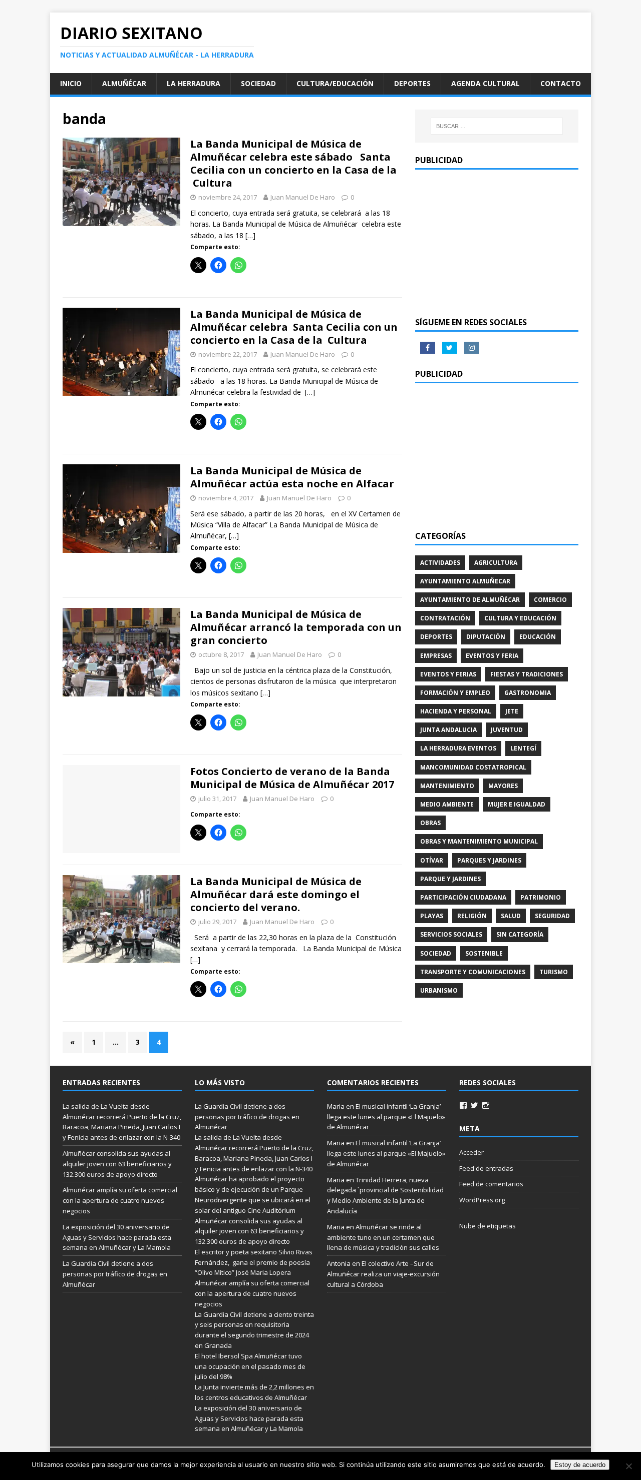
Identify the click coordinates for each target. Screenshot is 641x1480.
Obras (430, 823)
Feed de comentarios (491, 1183)
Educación (537, 636)
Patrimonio (540, 897)
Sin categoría (519, 934)
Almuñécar (124, 83)
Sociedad (258, 83)
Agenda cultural (485, 83)
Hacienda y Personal (455, 711)
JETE (511, 711)
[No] (628, 1466)
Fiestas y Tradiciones (526, 674)
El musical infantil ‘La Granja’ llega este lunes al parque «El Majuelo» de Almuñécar (386, 1117)
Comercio (550, 599)
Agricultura (495, 562)
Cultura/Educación (335, 83)
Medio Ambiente (447, 804)
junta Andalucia (448, 729)
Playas (431, 916)
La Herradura (193, 83)
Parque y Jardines (450, 879)
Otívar (431, 860)
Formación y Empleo (455, 692)
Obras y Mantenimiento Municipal (479, 841)
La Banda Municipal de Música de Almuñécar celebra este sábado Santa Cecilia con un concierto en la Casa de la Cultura (293, 163)
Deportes (412, 83)
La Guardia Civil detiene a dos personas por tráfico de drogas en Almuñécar (115, 1274)
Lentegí (523, 748)
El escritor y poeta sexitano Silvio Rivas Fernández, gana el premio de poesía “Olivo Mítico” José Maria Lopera (253, 1262)
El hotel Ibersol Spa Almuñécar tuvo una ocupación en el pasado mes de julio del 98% (250, 1366)
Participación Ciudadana (463, 897)
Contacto (560, 83)
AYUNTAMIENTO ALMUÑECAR (465, 581)
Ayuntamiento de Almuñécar (470, 599)
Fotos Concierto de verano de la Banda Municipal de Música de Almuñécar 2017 (292, 778)
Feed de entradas (486, 1168)
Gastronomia (527, 692)
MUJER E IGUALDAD (516, 804)
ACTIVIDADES (440, 562)
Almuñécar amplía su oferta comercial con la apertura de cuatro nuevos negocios (120, 1200)
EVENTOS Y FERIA (492, 655)
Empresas (436, 655)
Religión (472, 916)
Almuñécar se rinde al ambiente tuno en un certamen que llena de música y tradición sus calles (383, 1237)
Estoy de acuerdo (579, 1464)
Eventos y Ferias (448, 674)
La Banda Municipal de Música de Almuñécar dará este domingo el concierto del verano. (276, 894)
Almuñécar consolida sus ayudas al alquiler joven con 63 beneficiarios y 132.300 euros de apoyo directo (117, 1164)
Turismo (553, 972)
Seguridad (552, 916)
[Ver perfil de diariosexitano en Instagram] (486, 1105)
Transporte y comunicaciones (472, 972)
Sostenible (484, 953)
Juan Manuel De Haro (302, 197)
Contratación (445, 618)
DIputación (485, 636)
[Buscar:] (496, 126)
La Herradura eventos (458, 748)
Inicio (71, 83)
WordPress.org (482, 1199)
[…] (250, 235)
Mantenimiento (447, 786)
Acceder (471, 1152)
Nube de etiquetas (487, 1225)
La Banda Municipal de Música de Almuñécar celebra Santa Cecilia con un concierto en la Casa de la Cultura (294, 327)
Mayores (503, 786)
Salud (511, 916)
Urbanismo (439, 990)
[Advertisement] (496, 242)
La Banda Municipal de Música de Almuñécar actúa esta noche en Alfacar (292, 477)
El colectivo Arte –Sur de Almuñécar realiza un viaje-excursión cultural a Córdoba (383, 1274)
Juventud (507, 729)
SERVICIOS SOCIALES (451, 934)
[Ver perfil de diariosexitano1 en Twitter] (474, 1105)
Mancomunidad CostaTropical (473, 767)
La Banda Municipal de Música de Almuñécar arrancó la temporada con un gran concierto (296, 627)
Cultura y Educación (520, 618)
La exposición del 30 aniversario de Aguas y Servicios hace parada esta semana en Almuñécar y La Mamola (117, 1237)
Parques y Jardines (489, 860)
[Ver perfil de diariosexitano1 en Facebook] (463, 1105)
